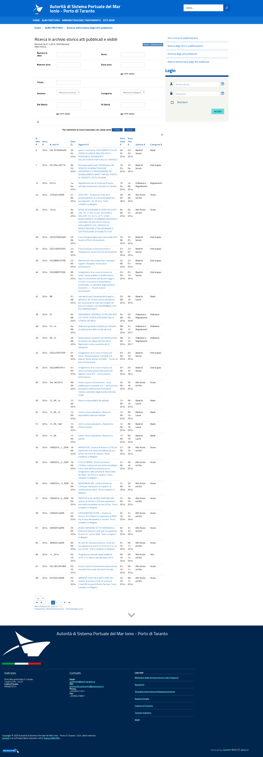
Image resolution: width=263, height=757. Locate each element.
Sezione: (41, 93)
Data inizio (122, 140)
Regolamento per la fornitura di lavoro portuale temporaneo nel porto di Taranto (97, 184)
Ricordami (182, 102)
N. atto (53, 144)
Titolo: (40, 82)
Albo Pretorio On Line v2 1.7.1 (48, 606)
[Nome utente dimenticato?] (222, 84)
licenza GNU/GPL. (52, 738)
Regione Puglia (142, 698)
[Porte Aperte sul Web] (10, 751)
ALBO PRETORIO (51, 20)
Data (73, 141)
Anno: (104, 54)
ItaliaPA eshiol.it (235, 750)
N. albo (38, 140)
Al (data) (105, 104)
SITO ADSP (109, 20)
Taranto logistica (143, 712)
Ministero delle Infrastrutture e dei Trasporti (156, 677)
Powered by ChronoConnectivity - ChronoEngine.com (59, 608)
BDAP (137, 719)
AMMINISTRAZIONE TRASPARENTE (81, 20)
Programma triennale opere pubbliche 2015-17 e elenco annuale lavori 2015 (95, 556)
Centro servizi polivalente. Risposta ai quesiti (95, 437)
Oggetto (82, 144)
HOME (36, 20)
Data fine (130, 140)
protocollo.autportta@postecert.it (87, 686)
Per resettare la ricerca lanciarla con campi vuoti (86, 129)
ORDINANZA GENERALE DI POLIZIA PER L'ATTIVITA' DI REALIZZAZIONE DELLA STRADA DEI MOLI (97, 317)
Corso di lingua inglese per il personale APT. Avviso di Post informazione (98, 238)
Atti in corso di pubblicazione (183, 38)
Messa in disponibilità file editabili (93, 400)
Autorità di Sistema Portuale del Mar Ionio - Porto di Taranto (85, 8)
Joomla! (5, 738)
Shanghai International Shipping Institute (155, 691)
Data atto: (106, 64)
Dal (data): (42, 104)
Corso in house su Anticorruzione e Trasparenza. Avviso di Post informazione (97, 250)
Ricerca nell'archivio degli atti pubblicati (189, 62)
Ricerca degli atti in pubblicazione (185, 46)
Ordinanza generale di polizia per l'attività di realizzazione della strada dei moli (97, 327)
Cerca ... (190, 7)
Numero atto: (44, 64)
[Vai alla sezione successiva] (131, 615)
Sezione (139, 144)
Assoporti (139, 684)
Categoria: (106, 93)
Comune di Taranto (144, 705)
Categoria (155, 144)
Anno (44, 141)
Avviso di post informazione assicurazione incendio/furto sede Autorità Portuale (97, 568)
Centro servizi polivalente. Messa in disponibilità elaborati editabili (94, 413)
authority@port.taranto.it (82, 681)
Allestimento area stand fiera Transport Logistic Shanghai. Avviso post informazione (96, 263)
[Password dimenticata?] (222, 94)
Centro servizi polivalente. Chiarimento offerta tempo (95, 425)
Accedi (217, 111)
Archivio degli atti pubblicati (182, 54)
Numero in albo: (42, 54)
